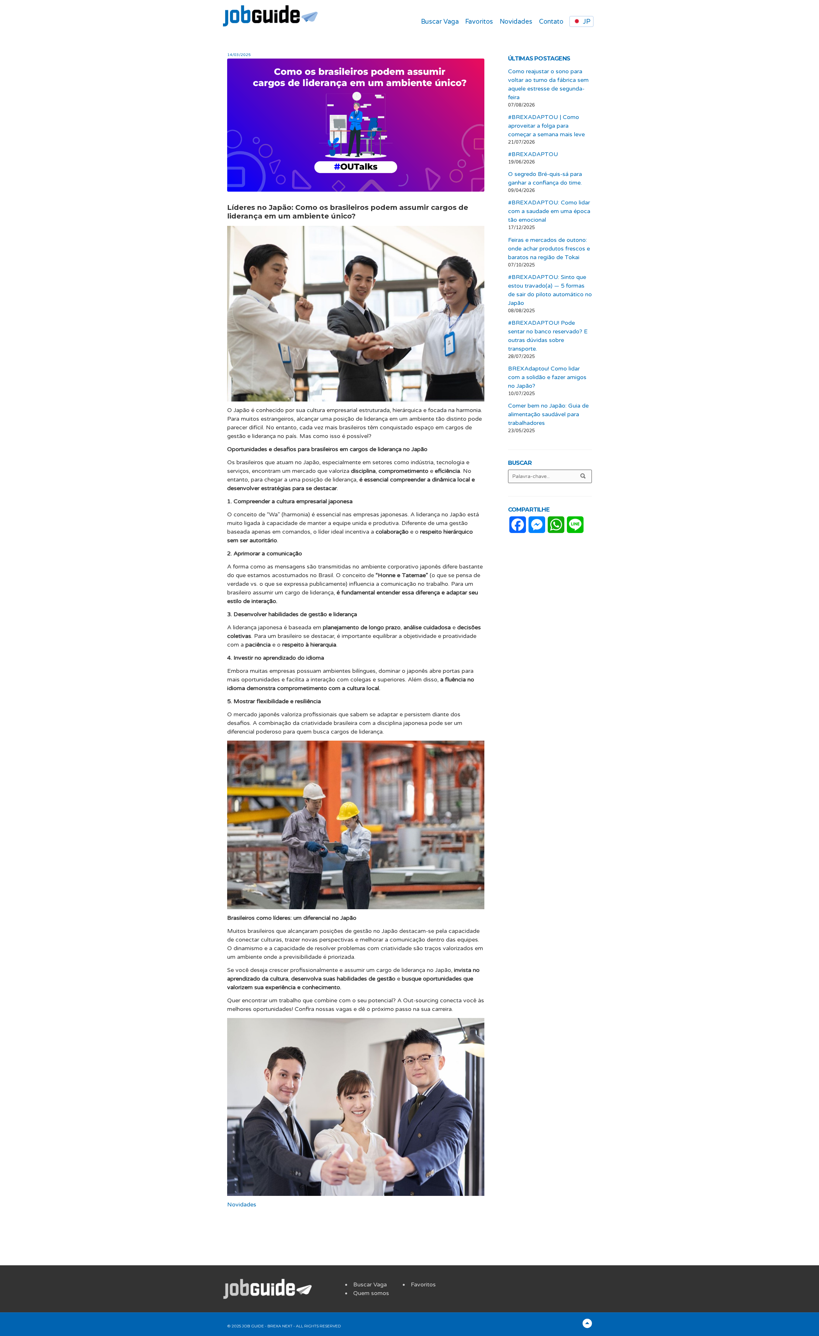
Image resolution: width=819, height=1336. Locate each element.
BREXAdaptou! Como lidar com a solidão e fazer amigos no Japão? (547, 377)
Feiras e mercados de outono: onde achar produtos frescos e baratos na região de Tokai (549, 248)
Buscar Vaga (440, 22)
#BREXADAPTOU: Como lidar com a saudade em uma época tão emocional (549, 211)
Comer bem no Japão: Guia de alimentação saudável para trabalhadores (548, 414)
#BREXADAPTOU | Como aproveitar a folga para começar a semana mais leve (546, 126)
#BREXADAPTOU (533, 154)
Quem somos (371, 1293)
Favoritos (479, 22)
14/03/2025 (239, 54)
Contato (551, 22)
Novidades (516, 22)
